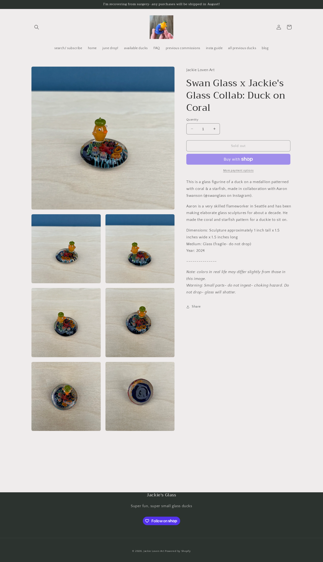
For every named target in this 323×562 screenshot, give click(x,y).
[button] (36, 27)
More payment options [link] (238, 170)
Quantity (192, 119)
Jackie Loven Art (154, 551)
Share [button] (196, 307)
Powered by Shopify (178, 551)
